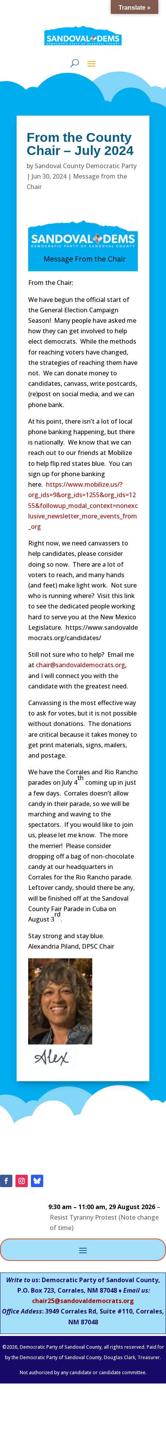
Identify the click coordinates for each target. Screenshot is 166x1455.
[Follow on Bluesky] (37, 1181)
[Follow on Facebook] (6, 1181)
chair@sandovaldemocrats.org (80, 665)
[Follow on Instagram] (21, 1181)
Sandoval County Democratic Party (86, 166)
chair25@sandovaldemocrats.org (83, 1301)
